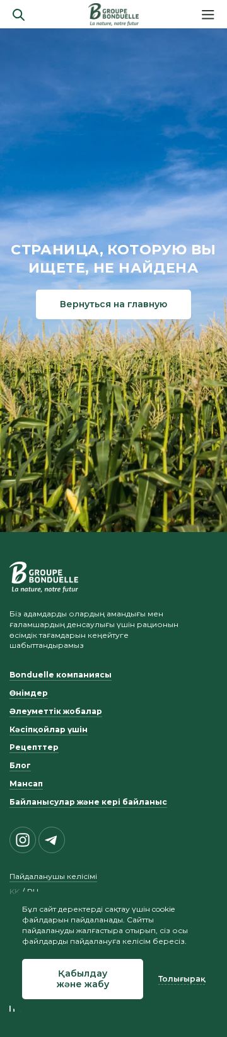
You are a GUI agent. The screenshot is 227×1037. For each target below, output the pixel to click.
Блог (20, 765)
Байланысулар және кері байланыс (88, 802)
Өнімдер (28, 693)
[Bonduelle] (43, 576)
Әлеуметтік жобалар (55, 711)
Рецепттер (34, 747)
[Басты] (113, 14)
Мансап (26, 783)
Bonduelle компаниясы (60, 674)
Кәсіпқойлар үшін (48, 729)
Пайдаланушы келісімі (53, 876)
